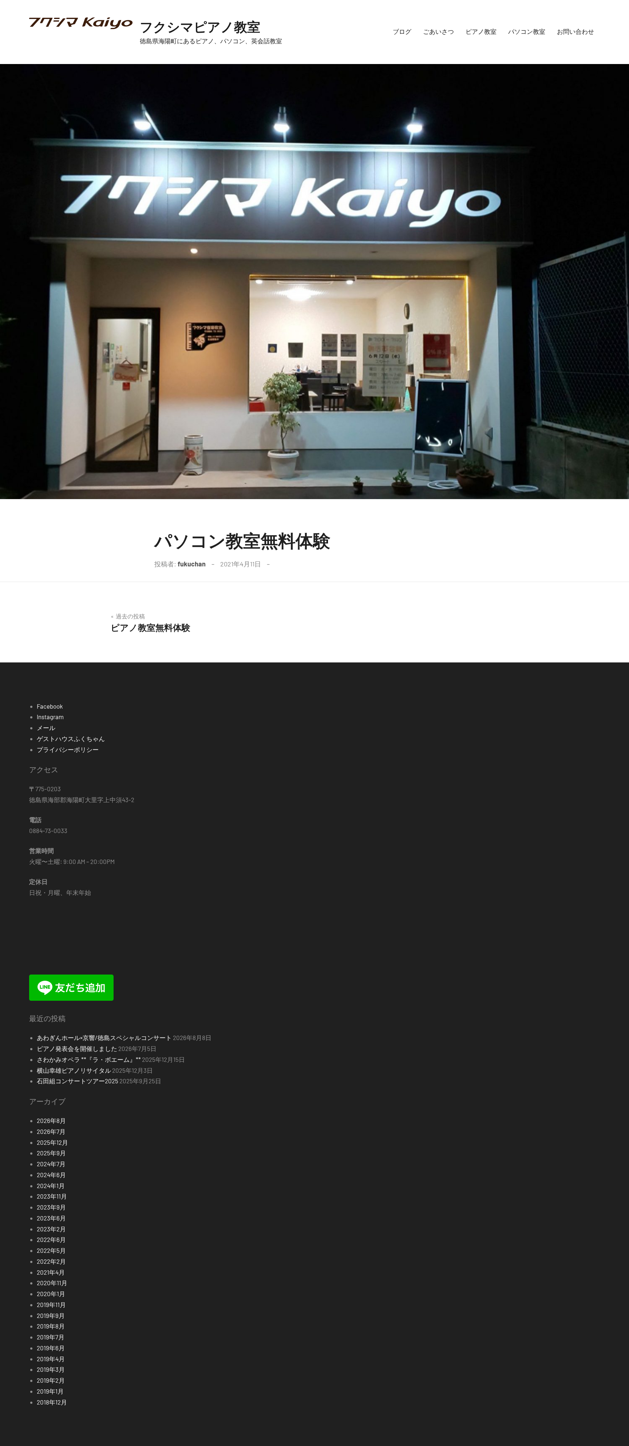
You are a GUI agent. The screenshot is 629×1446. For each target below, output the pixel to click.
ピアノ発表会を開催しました (77, 1048)
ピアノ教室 (481, 31)
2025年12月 (52, 1142)
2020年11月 (52, 1282)
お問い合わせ (575, 31)
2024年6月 (51, 1174)
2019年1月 (50, 1391)
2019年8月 (51, 1326)
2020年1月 (51, 1293)
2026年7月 (51, 1131)
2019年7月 (50, 1337)
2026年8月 (51, 1120)
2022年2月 (51, 1261)
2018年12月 (52, 1402)
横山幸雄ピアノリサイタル (74, 1070)
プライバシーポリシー (68, 749)
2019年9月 (51, 1315)
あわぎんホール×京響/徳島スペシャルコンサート (104, 1037)
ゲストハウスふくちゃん (71, 738)
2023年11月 (52, 1196)
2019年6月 (51, 1347)
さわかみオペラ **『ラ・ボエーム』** (89, 1059)
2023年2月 (51, 1228)
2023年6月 (51, 1218)
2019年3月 (51, 1369)
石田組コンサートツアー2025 (77, 1080)
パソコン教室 (526, 31)
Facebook (50, 706)
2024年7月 (51, 1163)
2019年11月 (51, 1304)
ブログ (402, 31)
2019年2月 (51, 1380)
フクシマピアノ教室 (200, 26)
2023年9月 (51, 1207)
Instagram (50, 716)
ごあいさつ (438, 31)
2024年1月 (51, 1185)
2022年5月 (51, 1250)
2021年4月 (51, 1272)
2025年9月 (51, 1152)
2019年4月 (51, 1358)
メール (46, 727)
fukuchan (192, 564)
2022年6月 (51, 1239)
